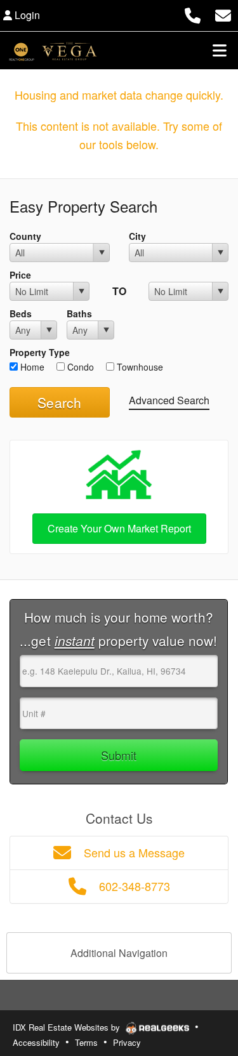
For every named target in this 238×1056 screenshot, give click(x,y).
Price (20, 274)
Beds (21, 313)
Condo (79, 366)
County (25, 236)
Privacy (127, 1042)
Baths (79, 313)
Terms (86, 1042)
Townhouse (138, 366)
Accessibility (36, 1042)
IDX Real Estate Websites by (67, 1027)
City (137, 236)
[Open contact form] (223, 13)
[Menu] (219, 50)
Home (31, 366)
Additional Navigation (119, 953)
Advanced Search (169, 400)
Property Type (40, 352)
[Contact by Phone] (193, 13)
